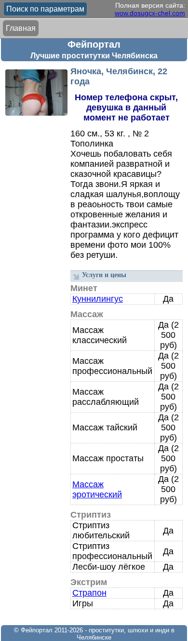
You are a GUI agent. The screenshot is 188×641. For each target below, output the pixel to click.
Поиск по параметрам (45, 9)
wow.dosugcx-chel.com (150, 13)
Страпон (89, 593)
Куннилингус (97, 299)
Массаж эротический (97, 489)
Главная (21, 28)
